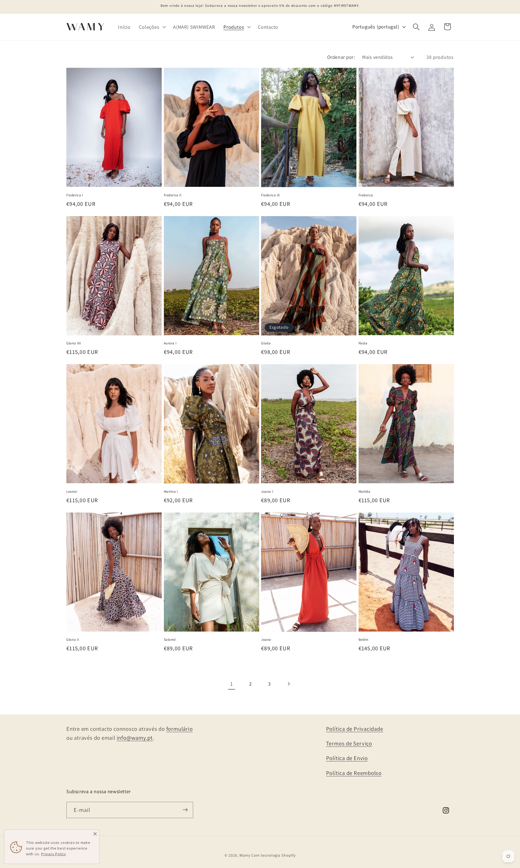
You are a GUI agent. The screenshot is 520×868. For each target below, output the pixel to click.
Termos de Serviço (349, 743)
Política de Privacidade (354, 728)
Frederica (366, 195)
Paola (363, 343)
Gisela (266, 343)
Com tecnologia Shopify (273, 854)
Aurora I (170, 343)
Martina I (171, 491)
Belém (364, 640)
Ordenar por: (341, 57)
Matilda (364, 491)
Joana (266, 640)
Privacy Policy (53, 853)
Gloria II (72, 640)
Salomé (170, 640)
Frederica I (74, 195)
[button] (152, 27)
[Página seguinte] (288, 683)
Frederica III (270, 195)
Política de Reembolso (354, 773)
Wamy (245, 854)
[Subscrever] (185, 810)
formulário (179, 728)
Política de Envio (347, 758)
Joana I (267, 491)
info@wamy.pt (135, 737)
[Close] (95, 834)
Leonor (71, 491)
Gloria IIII (73, 343)
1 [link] (231, 683)
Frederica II (172, 195)
